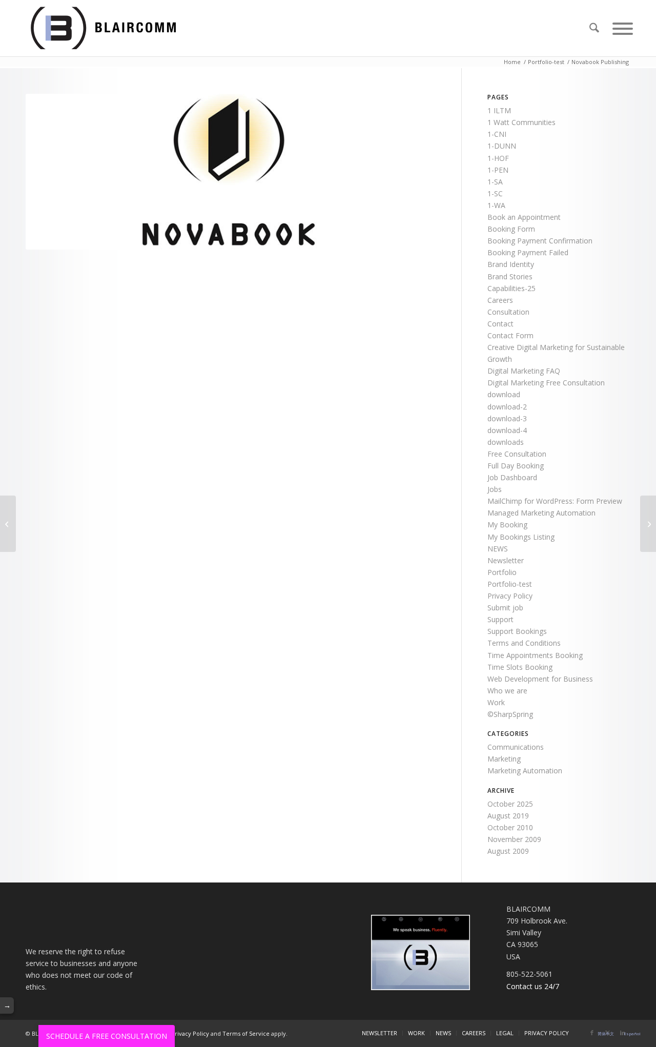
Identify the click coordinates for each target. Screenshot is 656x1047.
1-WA (496, 205)
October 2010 (510, 827)
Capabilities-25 (511, 288)
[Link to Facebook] (592, 1032)
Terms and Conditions (524, 643)
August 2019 (508, 815)
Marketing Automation (524, 770)
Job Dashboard (512, 477)
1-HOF (498, 158)
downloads (505, 442)
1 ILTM (499, 110)
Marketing (504, 759)
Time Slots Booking (519, 667)
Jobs (494, 489)
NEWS (497, 548)
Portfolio (502, 572)
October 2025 (510, 804)
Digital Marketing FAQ (523, 371)
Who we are (507, 690)
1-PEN (497, 170)
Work (496, 702)
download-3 (507, 418)
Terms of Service (246, 1033)
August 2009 (508, 851)
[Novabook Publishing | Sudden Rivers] (8, 524)
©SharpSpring (510, 714)
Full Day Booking (515, 465)
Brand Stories (509, 276)
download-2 (507, 407)
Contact (500, 324)
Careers (500, 300)
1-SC (495, 193)
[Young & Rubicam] (648, 524)
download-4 (507, 430)
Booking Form (511, 229)
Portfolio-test (509, 584)
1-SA (495, 182)
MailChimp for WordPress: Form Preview (554, 501)
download (503, 394)
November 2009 (514, 839)
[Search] (594, 28)
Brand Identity (510, 264)
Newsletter (505, 560)
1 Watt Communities (521, 122)
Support (500, 619)
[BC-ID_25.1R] (116, 28)
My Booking (507, 524)
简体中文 (606, 1033)
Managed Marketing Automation (541, 513)
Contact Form (510, 335)
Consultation (508, 312)
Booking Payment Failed (527, 252)
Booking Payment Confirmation (539, 240)
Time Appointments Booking (535, 655)
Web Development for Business (540, 679)
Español (632, 1033)
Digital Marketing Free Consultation (546, 382)
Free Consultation (516, 454)
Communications (515, 747)
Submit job (505, 607)
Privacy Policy (509, 596)
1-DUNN (501, 146)
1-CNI (496, 134)
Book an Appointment (524, 217)
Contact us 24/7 (532, 986)
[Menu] (618, 28)
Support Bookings (517, 631)
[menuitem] (594, 28)
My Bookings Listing (521, 537)
